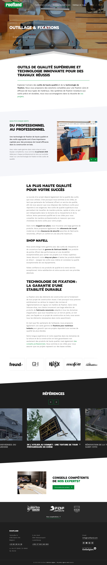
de (101, 5)
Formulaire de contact (62, 487)
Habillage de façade (79, 5)
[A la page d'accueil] (14, 5)
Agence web (65, 562)
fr (99, 5)
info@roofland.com (90, 538)
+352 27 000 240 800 (40, 544)
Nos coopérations (52, 517)
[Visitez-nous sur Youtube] (86, 543)
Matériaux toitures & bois (61, 5)
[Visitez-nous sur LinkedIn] (89, 543)
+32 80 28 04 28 (15, 544)
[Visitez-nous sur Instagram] (92, 543)
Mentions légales (50, 562)
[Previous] (91, 160)
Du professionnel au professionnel (24, 37)
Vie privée (59, 562)
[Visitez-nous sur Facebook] (83, 543)
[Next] (95, 160)
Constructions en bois (42, 5)
